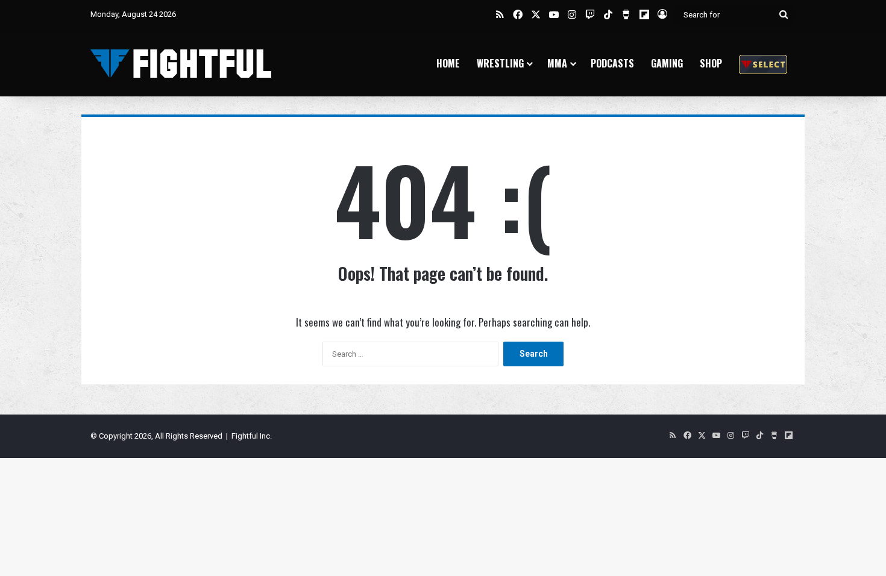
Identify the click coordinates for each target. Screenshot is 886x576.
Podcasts (612, 63)
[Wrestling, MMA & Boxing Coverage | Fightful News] (180, 63)
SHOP (711, 63)
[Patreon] (763, 63)
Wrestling (500, 63)
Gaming (667, 63)
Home (448, 63)
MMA (557, 63)
